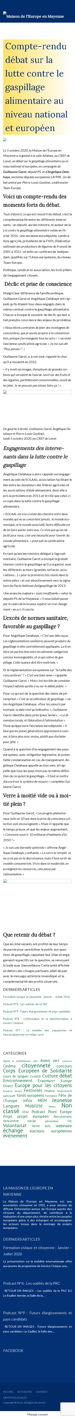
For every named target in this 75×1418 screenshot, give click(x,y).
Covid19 (35, 1076)
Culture (50, 1076)
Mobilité (33, 1106)
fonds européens (30, 1095)
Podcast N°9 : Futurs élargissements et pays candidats (36, 1011)
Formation (51, 1096)
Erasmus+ (46, 1080)
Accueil (8, 1391)
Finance (49, 1091)
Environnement (17, 1080)
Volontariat (15, 1125)
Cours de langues (16, 1076)
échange (13, 1130)
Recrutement (63, 1116)
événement (15, 1135)
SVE (70, 1121)
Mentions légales (15, 1397)
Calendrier (67, 1061)
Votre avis (41, 1126)
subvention (52, 1121)
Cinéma (9, 1065)
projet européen (33, 1116)
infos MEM (35, 1100)
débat (65, 1075)
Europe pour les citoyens (43, 1085)
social (32, 1121)
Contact (42, 1391)
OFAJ (25, 1112)
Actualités (25, 1391)
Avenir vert (50, 1060)
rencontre (11, 1120)
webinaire (64, 1125)
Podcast (38, 1111)
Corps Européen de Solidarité (37, 1070)
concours (64, 1065)
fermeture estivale (12, 1091)
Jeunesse (62, 1100)
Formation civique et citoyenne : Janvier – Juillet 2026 (36, 997)
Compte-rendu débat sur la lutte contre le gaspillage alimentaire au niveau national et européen (36, 87)
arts (35, 1061)
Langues (11, 1106)
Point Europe (60, 1111)
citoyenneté (36, 1065)
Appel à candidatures (17, 1061)
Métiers (52, 1106)
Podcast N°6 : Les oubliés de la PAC (25, 1004)
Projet (7, 1116)
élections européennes (51, 1130)
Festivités (33, 1090)
